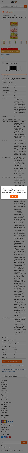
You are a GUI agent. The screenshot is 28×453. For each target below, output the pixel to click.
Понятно (14, 196)
